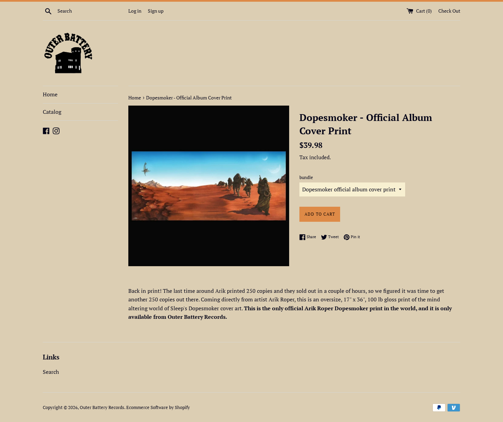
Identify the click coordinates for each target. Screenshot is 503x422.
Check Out (449, 11)
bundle (306, 177)
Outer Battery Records (102, 407)
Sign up (156, 11)
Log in (134, 11)
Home (50, 94)
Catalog (52, 111)
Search (51, 372)
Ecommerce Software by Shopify (158, 407)
